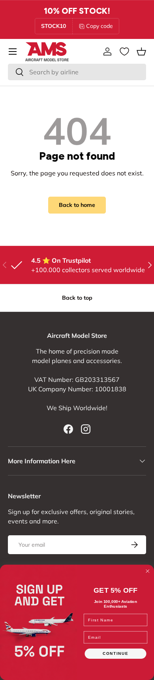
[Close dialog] (148, 571)
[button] (141, 51)
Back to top (77, 297)
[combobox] (77, 72)
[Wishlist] (124, 51)
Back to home (77, 204)
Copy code (99, 25)
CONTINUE (116, 653)
